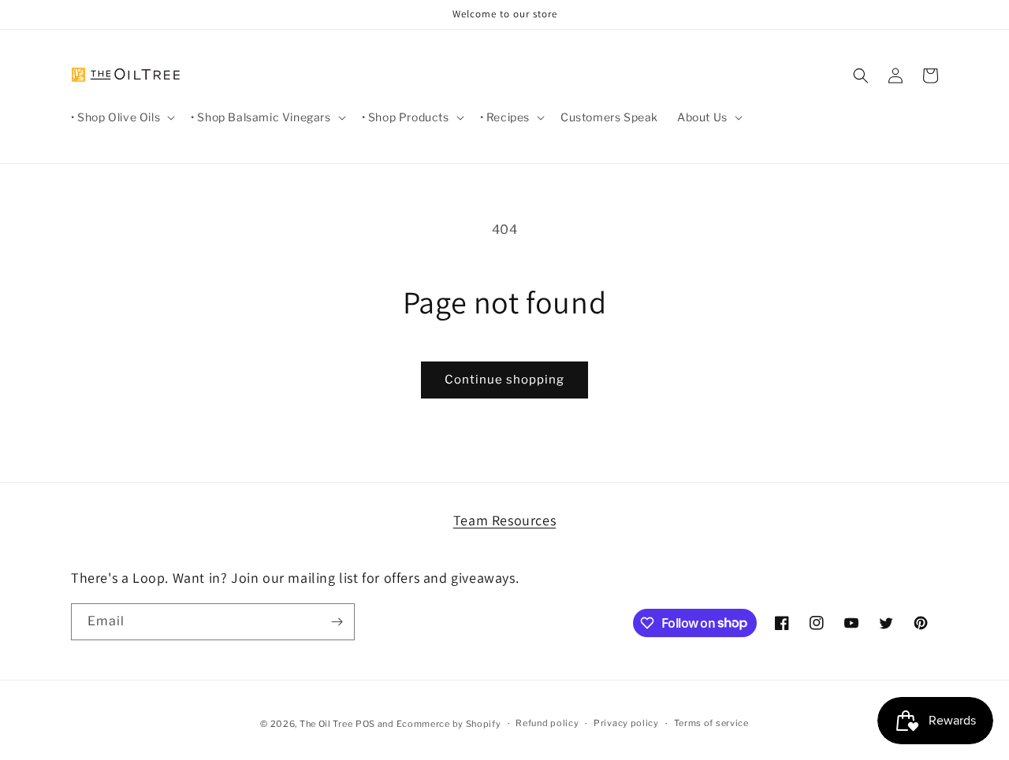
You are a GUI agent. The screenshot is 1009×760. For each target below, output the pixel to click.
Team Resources (504, 520)
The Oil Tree (326, 723)
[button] (121, 117)
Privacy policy (626, 722)
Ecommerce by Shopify (449, 723)
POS (365, 723)
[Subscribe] (336, 621)
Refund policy (547, 722)
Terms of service (711, 722)
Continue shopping (504, 380)
